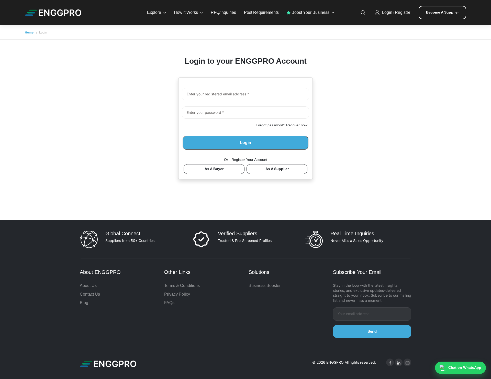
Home (29, 32)
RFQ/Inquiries (223, 12)
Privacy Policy (177, 294)
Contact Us (90, 294)
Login (387, 12)
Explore (154, 12)
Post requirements (261, 12)
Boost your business (310, 12)
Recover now (296, 125)
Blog (84, 302)
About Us (88, 285)
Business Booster (265, 285)
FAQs (169, 302)
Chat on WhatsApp (464, 367)
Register (402, 12)
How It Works (186, 12)
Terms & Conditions (182, 285)
